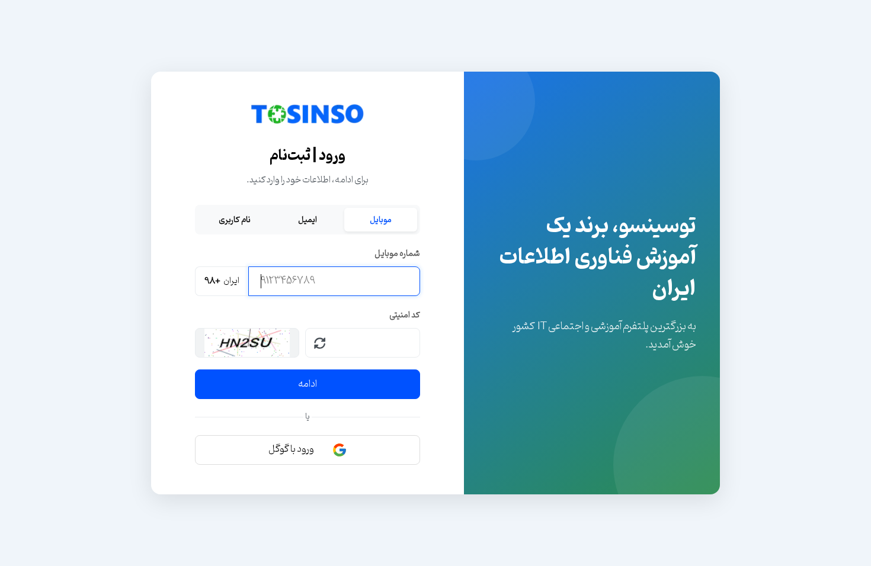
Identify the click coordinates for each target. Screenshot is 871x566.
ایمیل (307, 220)
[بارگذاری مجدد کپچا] (320, 343)
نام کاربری (235, 220)
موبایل (381, 220)
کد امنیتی (404, 315)
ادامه (307, 384)
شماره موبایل (397, 253)
